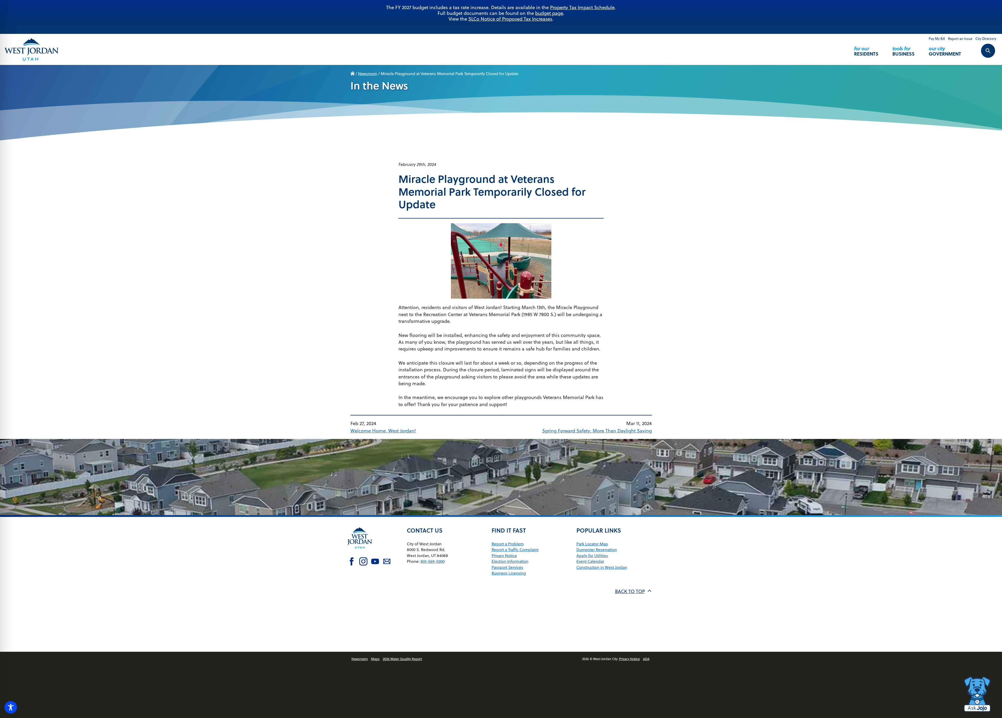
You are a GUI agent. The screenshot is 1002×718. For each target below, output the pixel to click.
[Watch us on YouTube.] (375, 562)
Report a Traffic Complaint (515, 549)
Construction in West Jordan (601, 567)
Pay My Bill (937, 38)
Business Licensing (509, 573)
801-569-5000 (433, 561)
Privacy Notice (504, 555)
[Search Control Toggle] (982, 54)
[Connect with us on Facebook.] (351, 562)
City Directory (985, 38)
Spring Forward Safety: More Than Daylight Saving (597, 430)
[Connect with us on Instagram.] (363, 562)
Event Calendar (590, 561)
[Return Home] (31, 49)
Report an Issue (960, 38)
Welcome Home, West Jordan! (383, 430)
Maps (375, 658)
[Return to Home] (360, 552)
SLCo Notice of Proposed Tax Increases (510, 19)
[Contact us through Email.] (387, 562)
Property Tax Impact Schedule (582, 7)
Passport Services (507, 567)
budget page (549, 13)
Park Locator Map (592, 544)
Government (945, 51)
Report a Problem (508, 544)
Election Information (510, 561)
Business (903, 51)
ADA (646, 658)
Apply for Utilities (592, 555)
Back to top (630, 591)
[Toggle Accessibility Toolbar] (10, 707)
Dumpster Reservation (596, 549)
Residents (866, 51)
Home (352, 74)
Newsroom (367, 73)
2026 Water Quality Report (402, 658)
